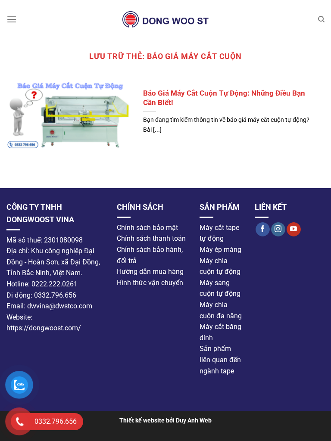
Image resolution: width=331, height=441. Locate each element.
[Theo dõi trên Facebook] (263, 229)
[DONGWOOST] (165, 19)
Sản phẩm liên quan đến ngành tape (220, 360)
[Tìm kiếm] (321, 19)
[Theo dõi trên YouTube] (294, 229)
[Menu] (11, 19)
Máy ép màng (220, 249)
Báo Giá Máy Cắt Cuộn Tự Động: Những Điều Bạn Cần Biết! (224, 98)
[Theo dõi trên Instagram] (278, 229)
